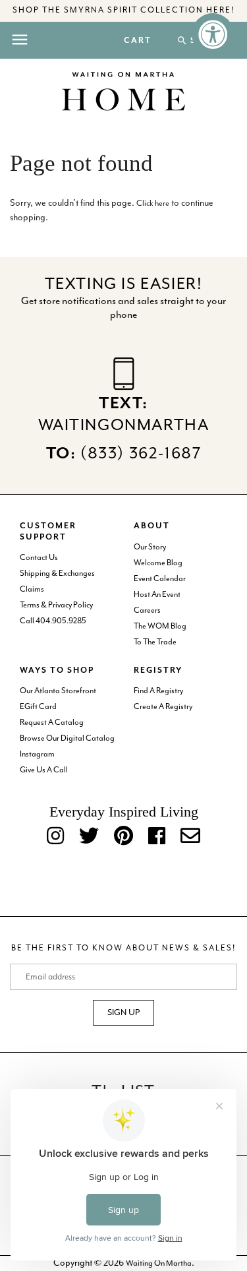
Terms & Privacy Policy (56, 605)
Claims (32, 589)
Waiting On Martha (159, 1263)
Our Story (150, 547)
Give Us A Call (44, 770)
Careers (147, 610)
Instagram (37, 754)
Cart (137, 41)
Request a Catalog (52, 723)
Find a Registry (158, 691)
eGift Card (38, 707)
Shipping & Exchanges (57, 573)
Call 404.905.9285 (53, 621)
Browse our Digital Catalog (67, 738)
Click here (152, 203)
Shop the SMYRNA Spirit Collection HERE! (123, 10)
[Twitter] (89, 837)
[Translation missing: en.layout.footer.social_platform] (190, 837)
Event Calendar (160, 579)
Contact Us (39, 558)
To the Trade (155, 642)
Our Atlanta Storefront (58, 691)
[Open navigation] (20, 39)
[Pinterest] (123, 837)
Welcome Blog (158, 563)
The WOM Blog (160, 626)
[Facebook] (156, 837)
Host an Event (157, 595)
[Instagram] (55, 837)
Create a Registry (163, 707)
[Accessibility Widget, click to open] (213, 34)
